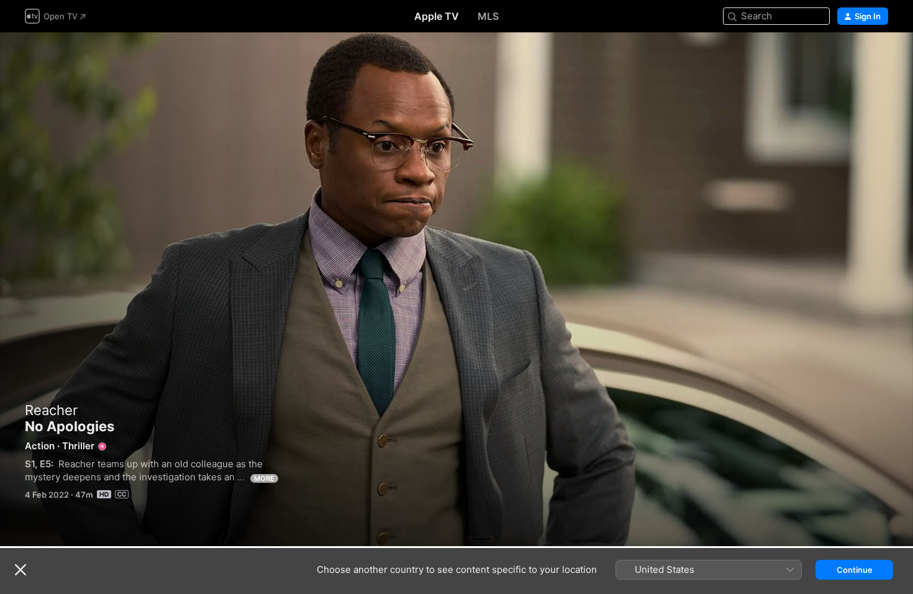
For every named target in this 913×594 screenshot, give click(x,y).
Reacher (51, 410)
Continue (855, 570)
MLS (488, 16)
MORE (264, 478)
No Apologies (456, 289)
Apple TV (436, 16)
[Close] (20, 569)
